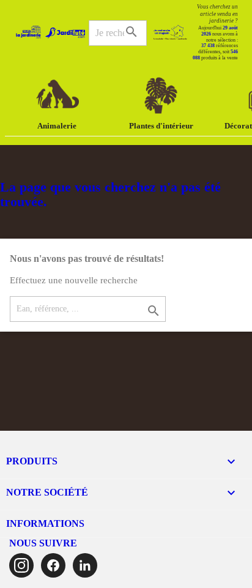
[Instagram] (21, 565)
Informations (45, 523)
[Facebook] (53, 565)
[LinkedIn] (85, 565)
